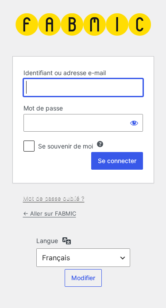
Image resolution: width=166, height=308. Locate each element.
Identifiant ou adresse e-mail (64, 72)
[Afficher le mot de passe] (134, 123)
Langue (47, 240)
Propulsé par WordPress (83, 27)
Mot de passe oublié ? (54, 198)
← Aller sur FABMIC (49, 213)
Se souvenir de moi (65, 146)
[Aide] (100, 144)
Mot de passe (43, 108)
